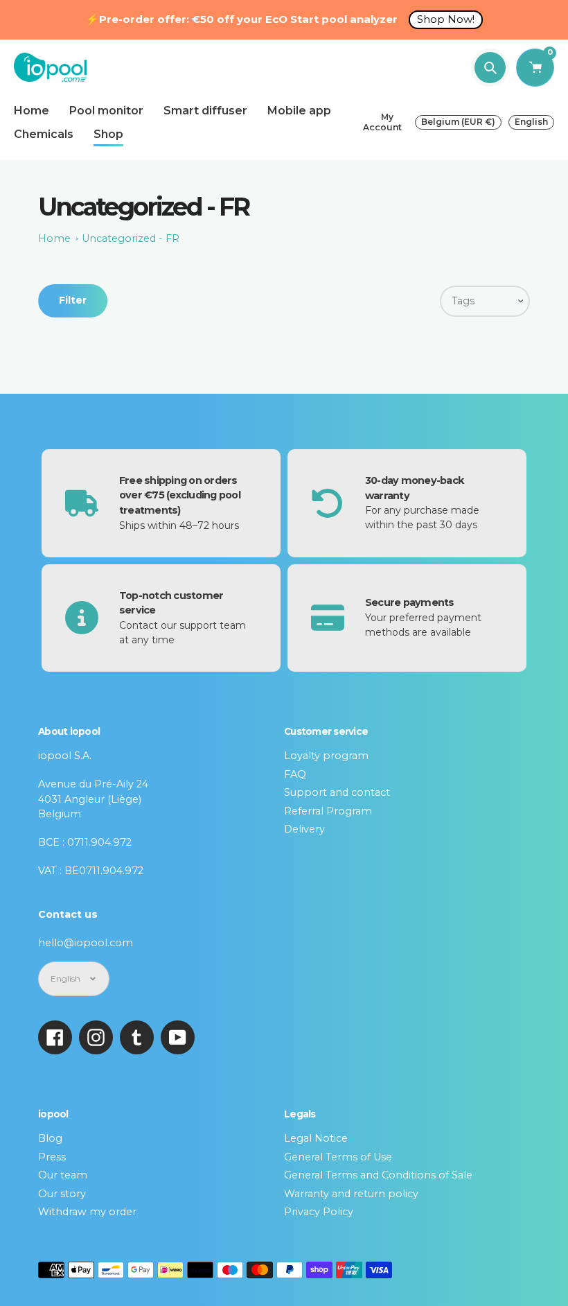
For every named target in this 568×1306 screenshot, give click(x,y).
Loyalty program (326, 755)
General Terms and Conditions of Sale (378, 1175)
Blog (50, 1138)
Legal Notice (316, 1138)
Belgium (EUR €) (458, 121)
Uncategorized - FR (130, 238)
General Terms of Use (338, 1157)
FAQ (295, 774)
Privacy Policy (318, 1211)
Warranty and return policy (351, 1193)
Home (54, 238)
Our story (62, 1193)
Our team (62, 1175)
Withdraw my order (87, 1211)
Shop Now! (445, 19)
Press (52, 1157)
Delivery (304, 829)
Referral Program (328, 811)
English (531, 121)
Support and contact (337, 792)
